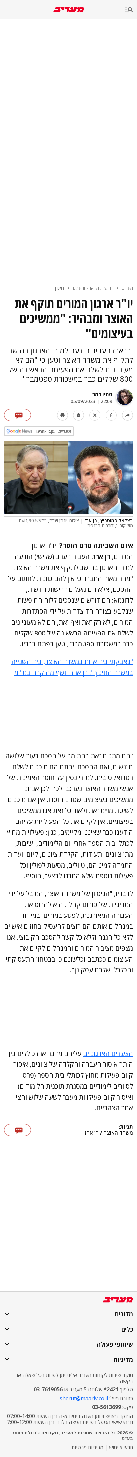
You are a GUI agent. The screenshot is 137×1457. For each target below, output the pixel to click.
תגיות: (126, 1127)
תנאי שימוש (121, 1447)
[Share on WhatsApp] (78, 415)
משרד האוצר (118, 1133)
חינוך (59, 288)
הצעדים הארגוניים (108, 1053)
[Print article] (62, 415)
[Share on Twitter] (94, 415)
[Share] (127, 415)
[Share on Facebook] (111, 415)
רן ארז (92, 1133)
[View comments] (17, 415)
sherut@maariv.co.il (84, 1398)
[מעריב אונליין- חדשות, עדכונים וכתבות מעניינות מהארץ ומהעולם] (69, 9)
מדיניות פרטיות (87, 1447)
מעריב (127, 288)
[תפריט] (131, 10)
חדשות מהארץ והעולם (93, 288)
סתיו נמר (102, 394)
